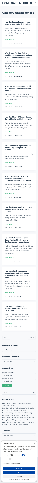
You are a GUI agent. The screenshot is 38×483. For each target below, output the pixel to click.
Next (31, 337)
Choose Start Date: (8, 372)
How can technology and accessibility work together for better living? (17, 308)
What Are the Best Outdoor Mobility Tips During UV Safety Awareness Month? (18, 88)
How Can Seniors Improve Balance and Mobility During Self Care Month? (18, 148)
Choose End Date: (8, 378)
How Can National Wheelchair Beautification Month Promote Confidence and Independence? (17, 240)
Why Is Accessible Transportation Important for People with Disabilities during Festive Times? (18, 178)
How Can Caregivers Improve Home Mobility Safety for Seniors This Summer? (18, 209)
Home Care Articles (17, 3)
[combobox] (17, 393)
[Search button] (34, 392)
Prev (6, 337)
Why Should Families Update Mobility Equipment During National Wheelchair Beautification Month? (18, 55)
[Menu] (35, 3)
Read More (9, 39)
